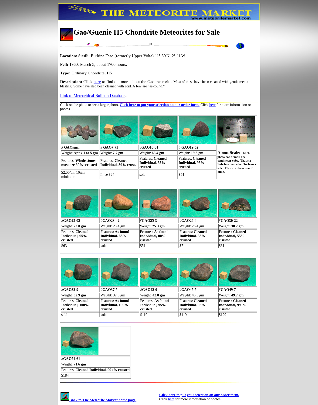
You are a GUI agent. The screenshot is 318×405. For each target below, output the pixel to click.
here (97, 81)
